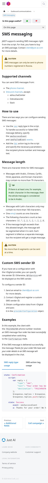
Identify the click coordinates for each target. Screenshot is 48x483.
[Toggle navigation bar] (4, 4)
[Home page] (4, 11)
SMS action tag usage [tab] (33, 364)
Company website (9, 452)
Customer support (33, 452)
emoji (13, 213)
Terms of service (9, 463)
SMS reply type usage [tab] (11, 364)
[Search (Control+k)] (43, 3)
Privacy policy (7, 467)
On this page (10, 27)
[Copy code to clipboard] (43, 375)
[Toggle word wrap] (38, 375)
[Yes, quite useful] (27, 21)
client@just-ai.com (34, 47)
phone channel (17, 88)
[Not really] (36, 21)
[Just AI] (8, 440)
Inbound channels (14, 92)
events (30, 139)
